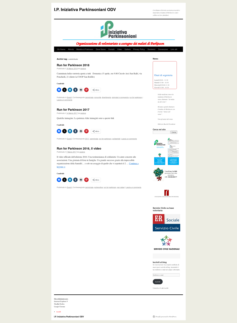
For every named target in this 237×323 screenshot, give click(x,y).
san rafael (121, 187)
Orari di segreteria (163, 74)
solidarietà (116, 138)
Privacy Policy (139, 49)
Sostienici (151, 49)
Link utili (174, 49)
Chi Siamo (61, 49)
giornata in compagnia (120, 97)
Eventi (69, 97)
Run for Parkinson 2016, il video (79, 148)
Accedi (58, 312)
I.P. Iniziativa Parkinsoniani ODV (85, 9)
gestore (83, 68)
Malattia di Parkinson (84, 49)
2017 (87, 138)
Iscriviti (157, 282)
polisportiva (98, 187)
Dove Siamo (101, 49)
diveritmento (106, 97)
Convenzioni (163, 49)
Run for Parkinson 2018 (73, 65)
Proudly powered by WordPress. (166, 316)
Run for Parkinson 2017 (73, 109)
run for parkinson (135, 97)
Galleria (128, 49)
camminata (89, 97)
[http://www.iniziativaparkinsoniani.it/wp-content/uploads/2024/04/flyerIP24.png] (166, 150)
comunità (97, 97)
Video (119, 49)
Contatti (111, 49)
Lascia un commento (64, 100)
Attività (71, 49)
